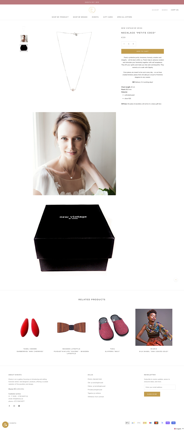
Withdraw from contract (96, 397)
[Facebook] (9, 406)
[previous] (6, 330)
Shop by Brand (80, 17)
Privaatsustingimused (95, 390)
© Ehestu (13, 423)
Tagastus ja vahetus (94, 393)
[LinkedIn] (19, 406)
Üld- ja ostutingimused (95, 383)
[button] (179, 428)
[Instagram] (14, 406)
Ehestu (95, 17)
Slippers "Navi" (112, 351)
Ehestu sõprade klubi (95, 379)
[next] (177, 330)
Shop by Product (60, 17)
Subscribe (152, 394)
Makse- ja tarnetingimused (96, 386)
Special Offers (124, 17)
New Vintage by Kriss (131, 28)
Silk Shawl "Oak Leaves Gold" (153, 351)
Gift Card (108, 17)
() (175, 10)
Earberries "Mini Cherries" (30, 351)
